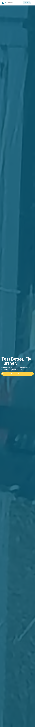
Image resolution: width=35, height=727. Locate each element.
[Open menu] (32, 2)
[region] (17, 366)
